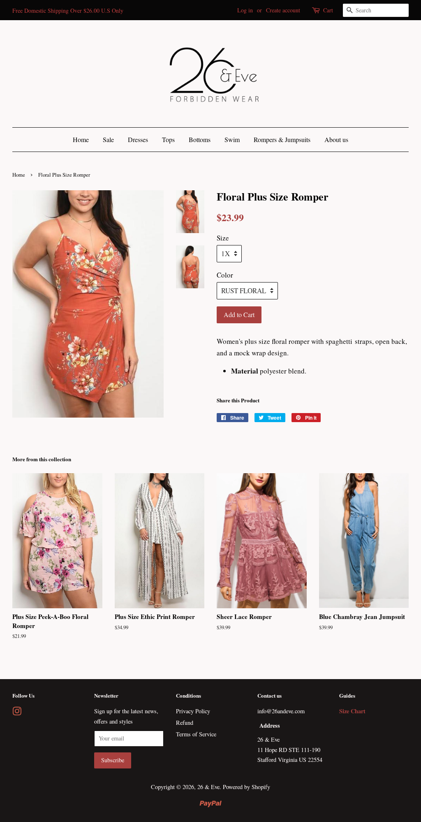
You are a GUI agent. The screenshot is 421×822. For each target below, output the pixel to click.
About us (336, 139)
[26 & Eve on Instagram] (16, 713)
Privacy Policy (193, 711)
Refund (184, 722)
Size (223, 238)
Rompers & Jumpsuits (282, 139)
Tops (168, 139)
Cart (328, 10)
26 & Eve (208, 787)
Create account (283, 10)
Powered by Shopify (246, 787)
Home (81, 139)
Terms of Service (196, 734)
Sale (108, 139)
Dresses (138, 139)
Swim (232, 139)
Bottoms (199, 139)
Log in (245, 10)
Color (225, 275)
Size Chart (352, 711)
